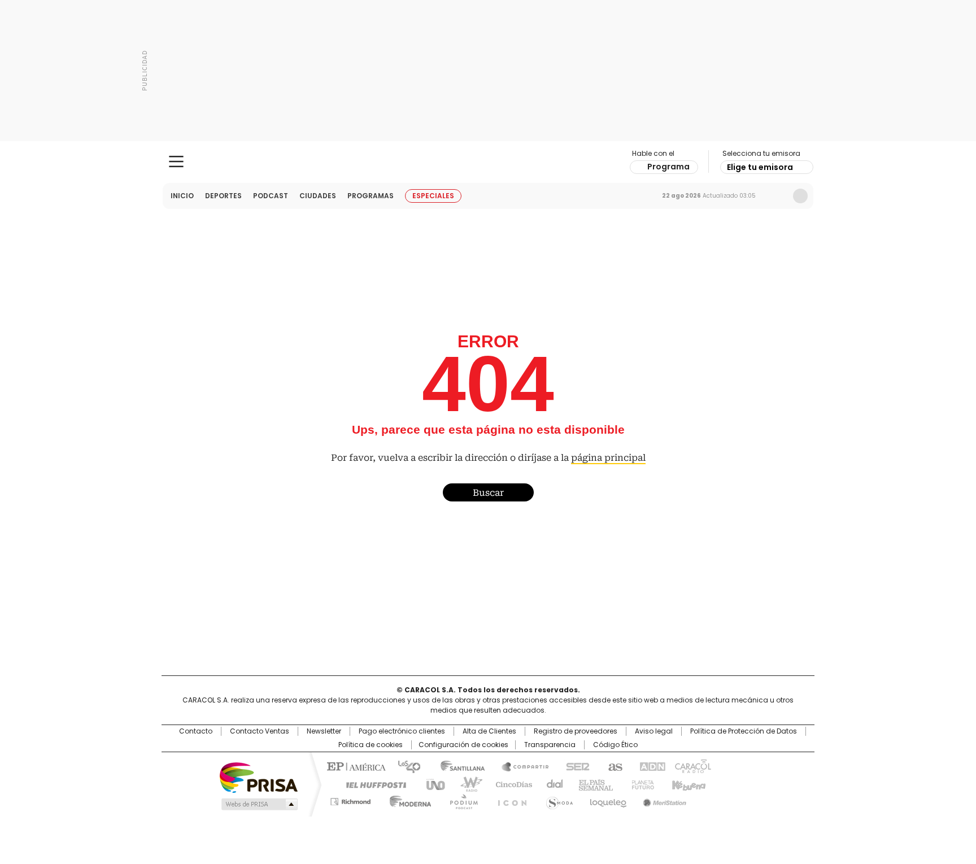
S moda (557, 800)
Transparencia (550, 744)
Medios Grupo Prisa (258, 804)
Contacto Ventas (259, 731)
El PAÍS (354, 766)
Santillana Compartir (520, 766)
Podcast (270, 195)
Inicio (182, 195)
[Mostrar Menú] (176, 161)
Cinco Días (510, 784)
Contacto (195, 731)
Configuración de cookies (463, 744)
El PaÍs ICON (508, 800)
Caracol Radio (488, 162)
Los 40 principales (405, 766)
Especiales (433, 195)
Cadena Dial (552, 784)
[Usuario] (800, 196)
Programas (370, 195)
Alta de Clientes (489, 731)
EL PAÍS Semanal (592, 784)
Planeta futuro (640, 784)
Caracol (692, 766)
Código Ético (615, 744)
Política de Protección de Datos (743, 731)
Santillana (457, 766)
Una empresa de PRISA (258, 777)
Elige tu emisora (760, 167)
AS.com (613, 766)
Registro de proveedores (575, 731)
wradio (466, 784)
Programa (668, 166)
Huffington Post (371, 784)
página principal (608, 457)
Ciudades (317, 195)
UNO (431, 784)
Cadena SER (574, 766)
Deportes (223, 195)
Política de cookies (370, 744)
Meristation (663, 800)
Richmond (350, 800)
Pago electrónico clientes (402, 731)
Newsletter (776, 196)
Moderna (407, 800)
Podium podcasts (460, 800)
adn (650, 766)
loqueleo (607, 800)
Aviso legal (654, 731)
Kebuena (687, 784)
